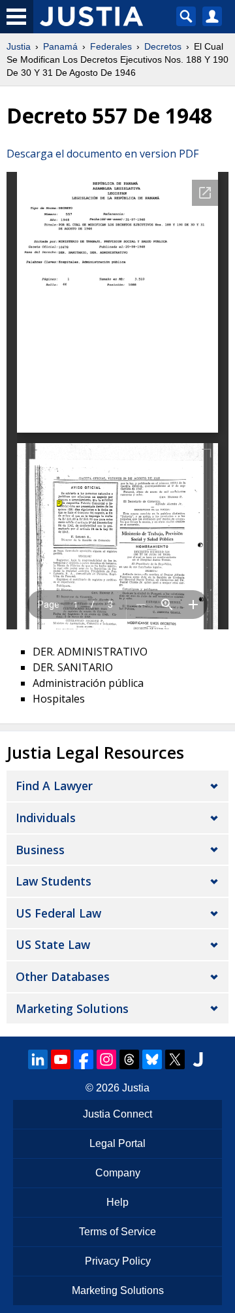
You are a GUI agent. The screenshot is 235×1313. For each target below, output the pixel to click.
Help (117, 1202)
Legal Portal (117, 1143)
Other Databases (63, 976)
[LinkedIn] (38, 1059)
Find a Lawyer (54, 785)
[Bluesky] (152, 1059)
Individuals (46, 817)
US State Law (53, 944)
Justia (19, 46)
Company (117, 1172)
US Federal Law (58, 913)
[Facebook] (83, 1059)
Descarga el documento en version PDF (102, 153)
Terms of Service (117, 1231)
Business (40, 849)
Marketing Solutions (72, 1008)
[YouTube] (60, 1059)
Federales (111, 46)
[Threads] (129, 1059)
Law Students (53, 881)
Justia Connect (117, 1114)
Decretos (162, 46)
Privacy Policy (118, 1261)
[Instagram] (106, 1059)
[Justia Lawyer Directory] (198, 1059)
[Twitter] (175, 1059)
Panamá (60, 46)
